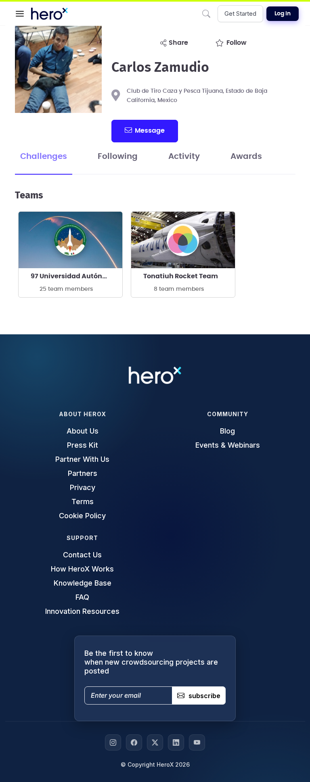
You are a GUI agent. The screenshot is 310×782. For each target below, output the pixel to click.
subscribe (204, 696)
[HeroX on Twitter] (155, 742)
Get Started (240, 13)
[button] (20, 14)
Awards (246, 156)
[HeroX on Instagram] (113, 742)
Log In (282, 14)
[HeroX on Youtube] (197, 742)
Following (118, 156)
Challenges (43, 156)
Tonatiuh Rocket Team (180, 276)
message (150, 130)
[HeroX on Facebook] (134, 742)
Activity (184, 156)
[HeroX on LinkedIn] (176, 742)
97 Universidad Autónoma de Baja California (76, 276)
